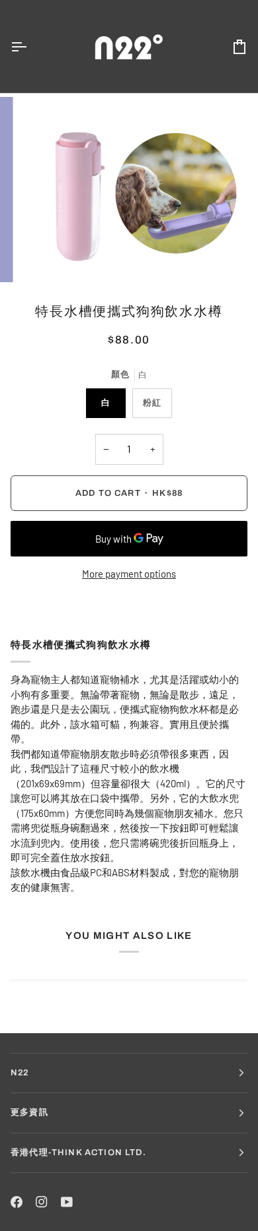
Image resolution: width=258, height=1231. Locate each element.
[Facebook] (16, 1202)
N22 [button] (20, 1072)
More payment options (129, 574)
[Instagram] (42, 1202)
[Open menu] (30, 46)
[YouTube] (67, 1202)
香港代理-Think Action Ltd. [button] (78, 1152)
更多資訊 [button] (29, 1112)
